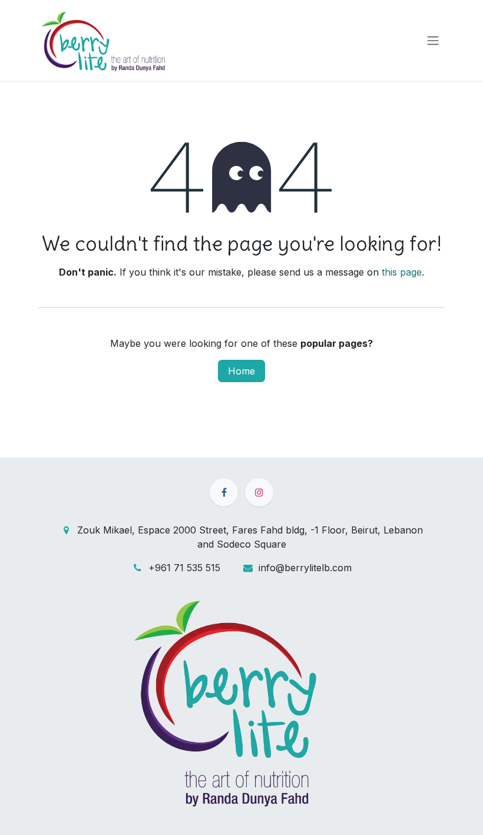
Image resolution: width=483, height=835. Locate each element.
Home (241, 371)
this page (402, 272)
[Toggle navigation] (433, 40)
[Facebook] (224, 492)
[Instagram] (259, 492)
